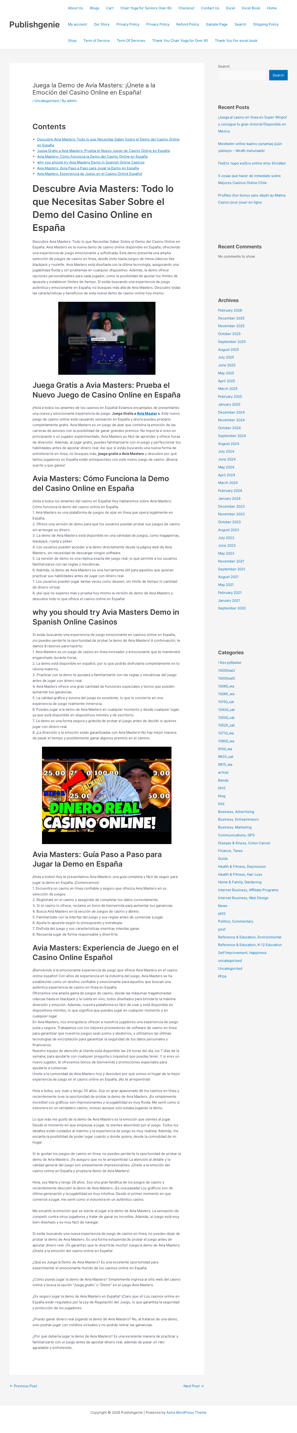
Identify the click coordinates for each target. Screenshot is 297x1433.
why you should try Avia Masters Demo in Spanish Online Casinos (91, 162)
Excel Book (251, 8)
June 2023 (227, 545)
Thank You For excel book (236, 40)
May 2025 (226, 373)
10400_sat (226, 709)
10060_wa (226, 686)
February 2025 (230, 396)
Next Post (194, 1386)
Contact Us (210, 8)
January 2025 (229, 404)
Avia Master (147, 413)
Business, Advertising (236, 811)
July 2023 (226, 538)
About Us (75, 8)
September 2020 (232, 608)
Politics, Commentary (235, 921)
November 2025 (231, 326)
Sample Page (217, 24)
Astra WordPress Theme (186, 1412)
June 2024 (227, 459)
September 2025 (232, 341)
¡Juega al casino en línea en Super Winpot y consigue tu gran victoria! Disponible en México (252, 124)
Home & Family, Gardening (239, 882)
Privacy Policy (127, 24)
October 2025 (229, 334)
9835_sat (225, 756)
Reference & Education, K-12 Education (250, 945)
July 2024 (226, 451)
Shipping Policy (266, 24)
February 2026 (230, 310)
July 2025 (226, 357)
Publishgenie (34, 24)
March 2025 (228, 388)
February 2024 (230, 490)
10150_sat (226, 702)
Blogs (94, 8)
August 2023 (228, 530)
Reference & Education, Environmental (249, 937)
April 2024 (226, 475)
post (221, 929)
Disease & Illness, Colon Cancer (244, 843)
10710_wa (226, 733)
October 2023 (229, 522)
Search (240, 24)
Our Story (102, 24)
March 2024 (228, 482)
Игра (222, 976)
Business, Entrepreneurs (238, 819)
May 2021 (226, 584)
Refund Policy (187, 24)
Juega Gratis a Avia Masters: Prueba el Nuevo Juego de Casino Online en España (103, 150)
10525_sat (226, 725)
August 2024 (228, 443)
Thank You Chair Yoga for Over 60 (180, 40)
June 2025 (227, 365)
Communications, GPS (236, 835)
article (223, 772)
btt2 (221, 804)
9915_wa (225, 764)
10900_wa (226, 741)
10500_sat (226, 717)
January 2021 (229, 600)
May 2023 (226, 553)
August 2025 (228, 349)
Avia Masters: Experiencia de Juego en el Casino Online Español (89, 173)
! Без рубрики (229, 662)
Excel (230, 8)
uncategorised (230, 960)
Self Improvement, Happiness (242, 952)
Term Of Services (131, 40)
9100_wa (225, 749)
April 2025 (226, 381)
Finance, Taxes (230, 850)
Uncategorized (47, 101)
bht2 (222, 788)
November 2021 (231, 561)
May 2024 (226, 467)
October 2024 (229, 428)
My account (77, 24)
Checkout (186, 8)
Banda (223, 780)
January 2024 (229, 498)
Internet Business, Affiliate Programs (248, 890)
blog (221, 796)
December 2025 (231, 318)
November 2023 (231, 514)
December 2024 (231, 412)
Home (272, 8)
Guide (223, 858)
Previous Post (23, 1386)
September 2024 (232, 436)
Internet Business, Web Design (243, 898)
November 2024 (231, 420)
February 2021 (230, 592)
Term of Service (97, 40)
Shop (72, 40)
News (222, 906)
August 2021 (228, 577)
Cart (109, 8)
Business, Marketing (235, 827)
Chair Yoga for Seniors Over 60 (145, 8)
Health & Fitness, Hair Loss (240, 874)
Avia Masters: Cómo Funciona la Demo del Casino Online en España (92, 156)
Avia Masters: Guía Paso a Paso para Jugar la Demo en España (88, 168)
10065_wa (226, 694)
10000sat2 (226, 670)
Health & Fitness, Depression (242, 866)
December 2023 (231, 506)
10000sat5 (226, 678)
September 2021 (231, 569)
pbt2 (222, 913)
